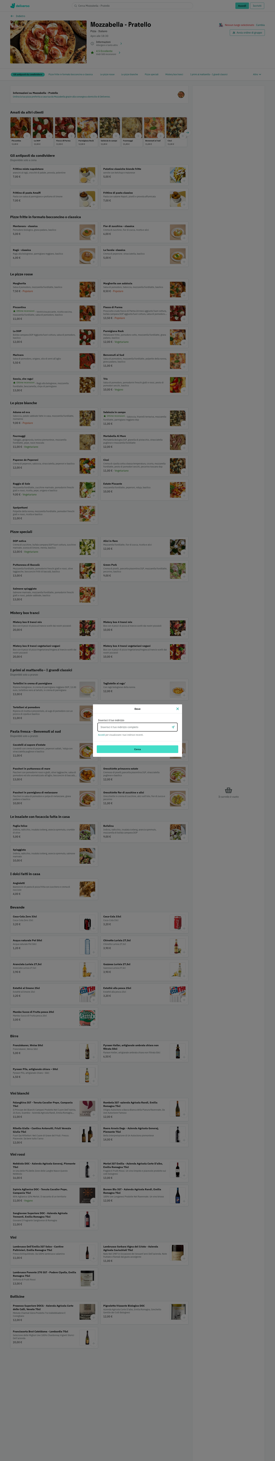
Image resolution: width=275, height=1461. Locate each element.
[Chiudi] (178, 709)
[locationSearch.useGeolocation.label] (173, 727)
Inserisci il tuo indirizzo (111, 720)
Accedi (101, 734)
